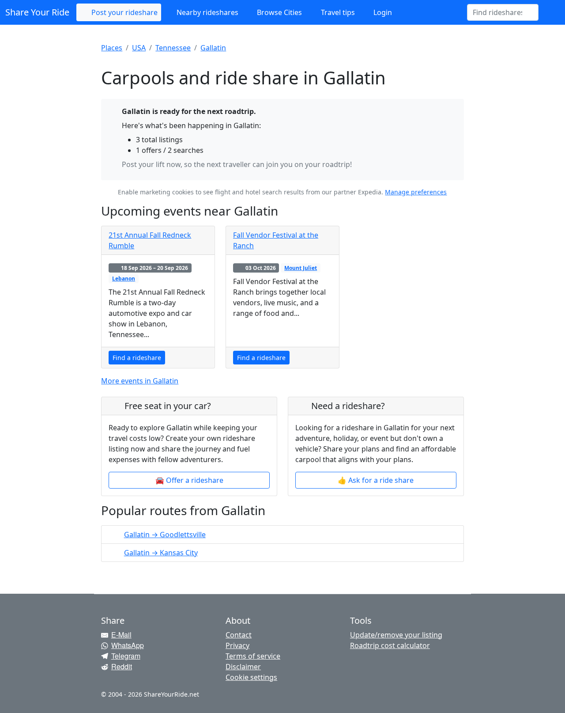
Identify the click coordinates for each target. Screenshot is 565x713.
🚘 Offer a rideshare (189, 480)
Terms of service (253, 656)
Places (111, 48)
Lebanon (123, 278)
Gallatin (213, 48)
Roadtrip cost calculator (390, 645)
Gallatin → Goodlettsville (165, 534)
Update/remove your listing (396, 635)
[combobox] (497, 12)
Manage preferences (416, 192)
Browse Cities (278, 12)
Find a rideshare (137, 357)
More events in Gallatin (139, 381)
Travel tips (337, 12)
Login (382, 12)
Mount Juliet (300, 268)
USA (139, 48)
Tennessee (173, 48)
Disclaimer (243, 666)
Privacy (237, 645)
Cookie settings (251, 677)
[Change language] (549, 12)
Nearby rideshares (206, 12)
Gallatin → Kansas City (161, 553)
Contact (239, 635)
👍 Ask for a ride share (376, 480)
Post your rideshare (124, 12)
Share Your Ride (37, 12)
